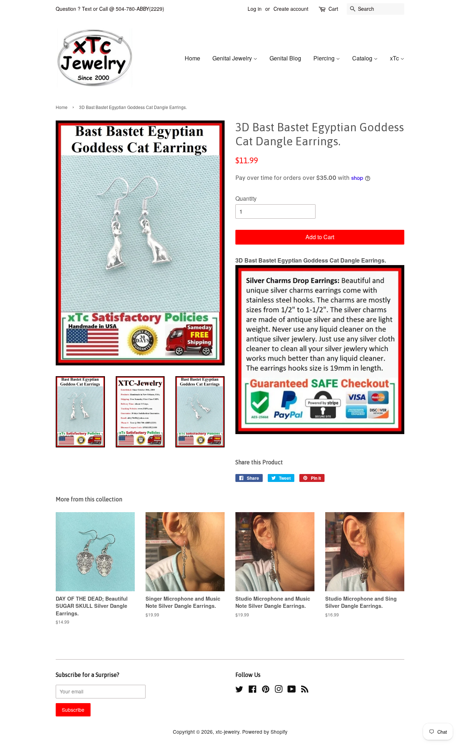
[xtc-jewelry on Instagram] (278, 690)
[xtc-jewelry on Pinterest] (266, 690)
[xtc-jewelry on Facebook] (252, 690)
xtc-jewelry (227, 731)
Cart (333, 8)
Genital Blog (285, 58)
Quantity (246, 198)
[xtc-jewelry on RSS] (305, 690)
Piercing (324, 58)
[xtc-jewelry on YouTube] (292, 690)
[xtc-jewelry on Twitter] (239, 690)
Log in (255, 8)
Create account (290, 8)
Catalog (363, 58)
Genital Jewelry (232, 58)
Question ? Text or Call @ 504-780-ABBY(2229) (110, 8)
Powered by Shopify (265, 731)
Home (192, 58)
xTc (395, 58)
